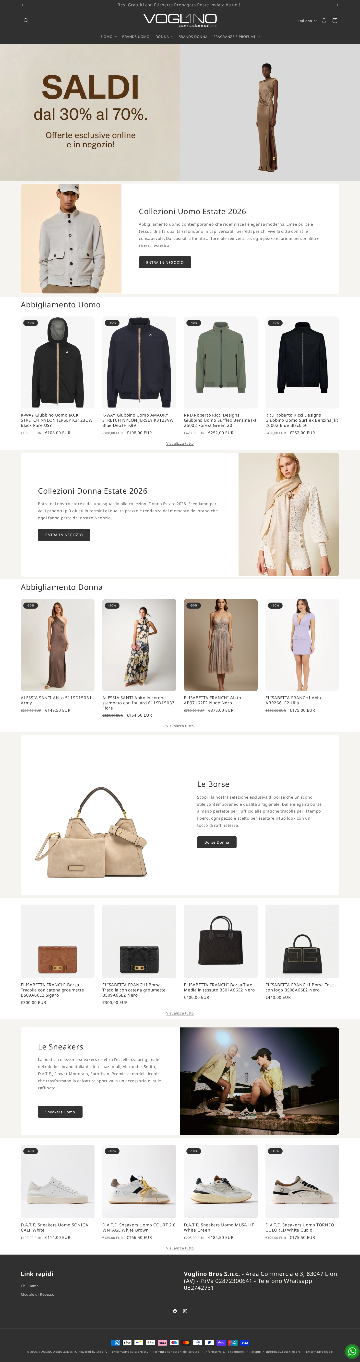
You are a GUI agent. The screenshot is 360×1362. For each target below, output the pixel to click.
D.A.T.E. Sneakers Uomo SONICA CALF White (54, 1227)
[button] (26, 20)
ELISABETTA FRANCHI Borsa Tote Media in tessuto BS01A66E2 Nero (219, 987)
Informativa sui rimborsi (283, 1351)
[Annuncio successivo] (337, 5)
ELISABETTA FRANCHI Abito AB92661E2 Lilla (294, 700)
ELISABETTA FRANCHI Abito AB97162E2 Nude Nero (212, 700)
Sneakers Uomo (60, 1111)
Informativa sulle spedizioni (224, 1351)
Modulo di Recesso (37, 1294)
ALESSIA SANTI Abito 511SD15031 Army (56, 700)
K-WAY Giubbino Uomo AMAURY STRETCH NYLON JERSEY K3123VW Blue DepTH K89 (138, 420)
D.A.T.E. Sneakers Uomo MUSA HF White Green (219, 1227)
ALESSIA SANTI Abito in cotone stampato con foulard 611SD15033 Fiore (138, 702)
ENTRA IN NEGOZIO (165, 262)
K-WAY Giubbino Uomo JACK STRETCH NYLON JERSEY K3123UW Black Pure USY (57, 420)
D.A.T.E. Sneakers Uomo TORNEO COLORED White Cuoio (299, 1227)
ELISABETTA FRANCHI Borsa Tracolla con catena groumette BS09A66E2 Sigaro (52, 990)
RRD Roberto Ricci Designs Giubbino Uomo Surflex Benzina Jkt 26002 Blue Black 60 (301, 420)
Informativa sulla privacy (130, 1351)
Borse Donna (216, 842)
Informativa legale (319, 1351)
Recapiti (255, 1351)
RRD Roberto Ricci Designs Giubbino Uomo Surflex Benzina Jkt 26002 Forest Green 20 (220, 420)
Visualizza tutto (180, 443)
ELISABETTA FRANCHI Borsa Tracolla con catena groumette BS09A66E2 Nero (134, 990)
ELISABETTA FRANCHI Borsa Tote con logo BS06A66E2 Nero (299, 987)
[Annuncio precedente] (22, 5)
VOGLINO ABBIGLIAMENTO (58, 1351)
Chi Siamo (29, 1285)
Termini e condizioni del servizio (176, 1351)
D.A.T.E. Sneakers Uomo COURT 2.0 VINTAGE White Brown (139, 1227)
